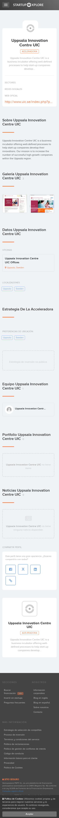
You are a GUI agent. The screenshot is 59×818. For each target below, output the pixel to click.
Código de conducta (14, 753)
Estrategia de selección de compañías (23, 730)
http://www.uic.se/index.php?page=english (29, 102)
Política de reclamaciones (16, 744)
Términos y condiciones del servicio (21, 739)
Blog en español (42, 702)
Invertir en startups (13, 698)
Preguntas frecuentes (14, 702)
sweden (20, 289)
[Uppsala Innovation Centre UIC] (14, 203)
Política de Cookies (13, 767)
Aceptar (29, 814)
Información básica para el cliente (20, 758)
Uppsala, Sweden (15, 267)
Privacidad (9, 763)
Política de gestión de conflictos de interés (25, 749)
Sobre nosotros (41, 707)
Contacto (38, 712)
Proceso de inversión (14, 735)
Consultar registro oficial (12, 791)
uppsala (7, 289)
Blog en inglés (41, 698)
